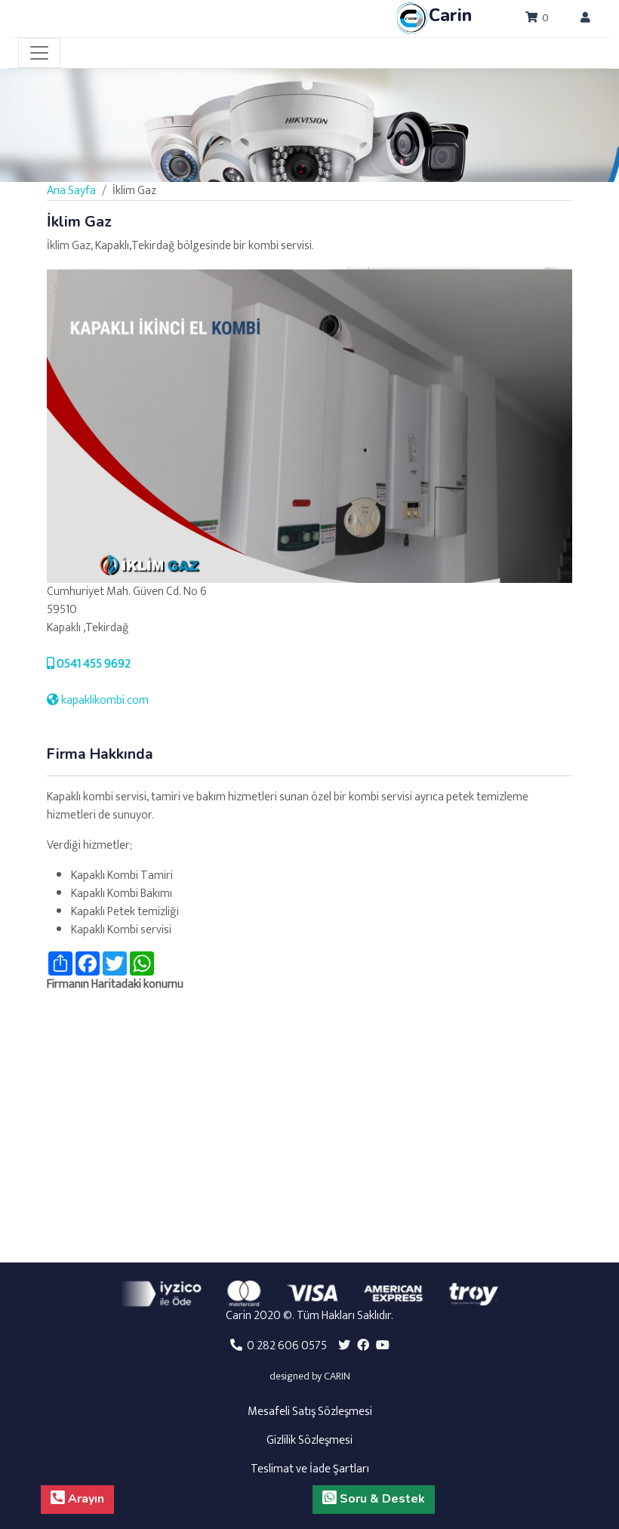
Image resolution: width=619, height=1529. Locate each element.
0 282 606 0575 (284, 1346)
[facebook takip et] (363, 1346)
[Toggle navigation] (39, 53)
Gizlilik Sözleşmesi (309, 1440)
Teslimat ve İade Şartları (310, 1469)
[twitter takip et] (344, 1346)
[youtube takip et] (383, 1346)
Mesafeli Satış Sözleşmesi (310, 1411)
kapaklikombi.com (104, 700)
